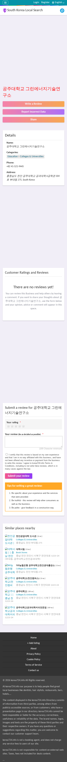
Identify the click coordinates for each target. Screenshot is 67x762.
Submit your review (18, 476)
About (33, 648)
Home (34, 638)
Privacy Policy (34, 654)
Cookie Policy (33, 659)
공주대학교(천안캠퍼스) (28, 578)
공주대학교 (22, 591)
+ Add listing (33, 643)
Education (13, 156)
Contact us (33, 670)
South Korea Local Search (25, 10)
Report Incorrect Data (33, 112)
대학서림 (20, 549)
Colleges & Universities (31, 156)
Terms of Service (33, 665)
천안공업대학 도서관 (26, 536)
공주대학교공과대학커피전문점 (31, 607)
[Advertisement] (33, 50)
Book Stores (21, 552)
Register (45, 2)
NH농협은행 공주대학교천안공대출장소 (35, 565)
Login (36, 2)
